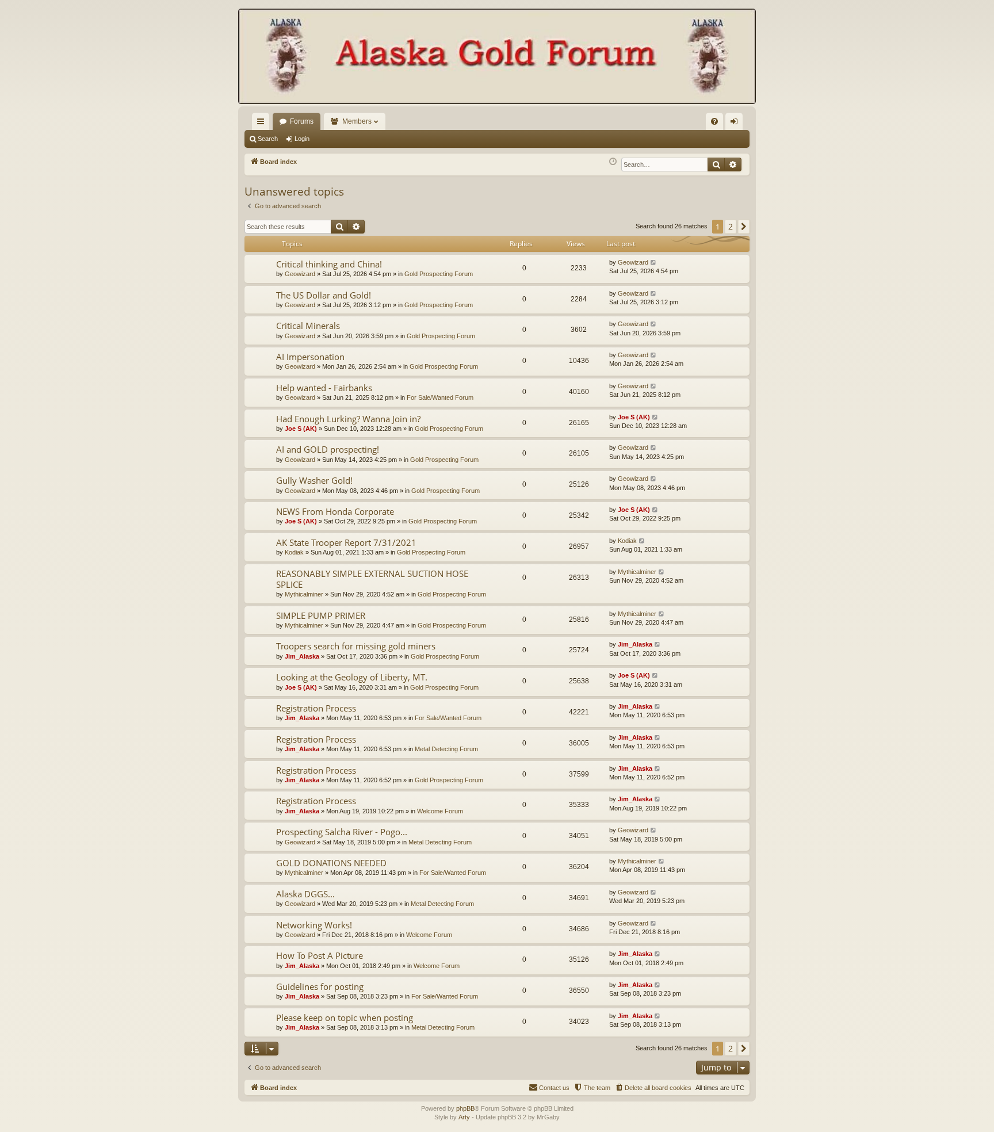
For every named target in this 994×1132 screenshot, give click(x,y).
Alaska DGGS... (305, 894)
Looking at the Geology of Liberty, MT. (351, 677)
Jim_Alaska (302, 656)
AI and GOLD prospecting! (327, 449)
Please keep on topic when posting (344, 1017)
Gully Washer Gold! (314, 480)
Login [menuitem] (736, 123)
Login (302, 138)
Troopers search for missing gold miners (355, 646)
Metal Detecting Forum (446, 748)
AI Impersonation (310, 356)
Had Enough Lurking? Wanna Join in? (348, 418)
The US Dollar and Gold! (323, 295)
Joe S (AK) (301, 428)
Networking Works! (314, 925)
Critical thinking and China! (329, 264)
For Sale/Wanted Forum (440, 397)
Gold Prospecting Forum (438, 273)
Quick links (263, 123)
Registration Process (316, 708)
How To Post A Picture (319, 955)
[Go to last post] (653, 262)
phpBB (465, 1108)
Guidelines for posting (320, 986)
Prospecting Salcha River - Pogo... (341, 831)
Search (268, 138)
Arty (464, 1117)
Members (357, 121)
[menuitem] (714, 121)
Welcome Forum (440, 811)
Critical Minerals (308, 325)
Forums (302, 121)
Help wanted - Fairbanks (324, 387)
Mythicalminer (304, 594)
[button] (744, 227)
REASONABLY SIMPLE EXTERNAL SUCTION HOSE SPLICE (372, 579)
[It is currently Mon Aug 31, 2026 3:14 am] (613, 162)
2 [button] (730, 226)
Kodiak (294, 552)
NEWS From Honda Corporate (335, 511)
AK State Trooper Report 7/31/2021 (346, 542)
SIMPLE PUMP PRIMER (320, 615)
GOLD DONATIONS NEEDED (331, 863)
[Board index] (497, 57)
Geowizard (300, 273)
